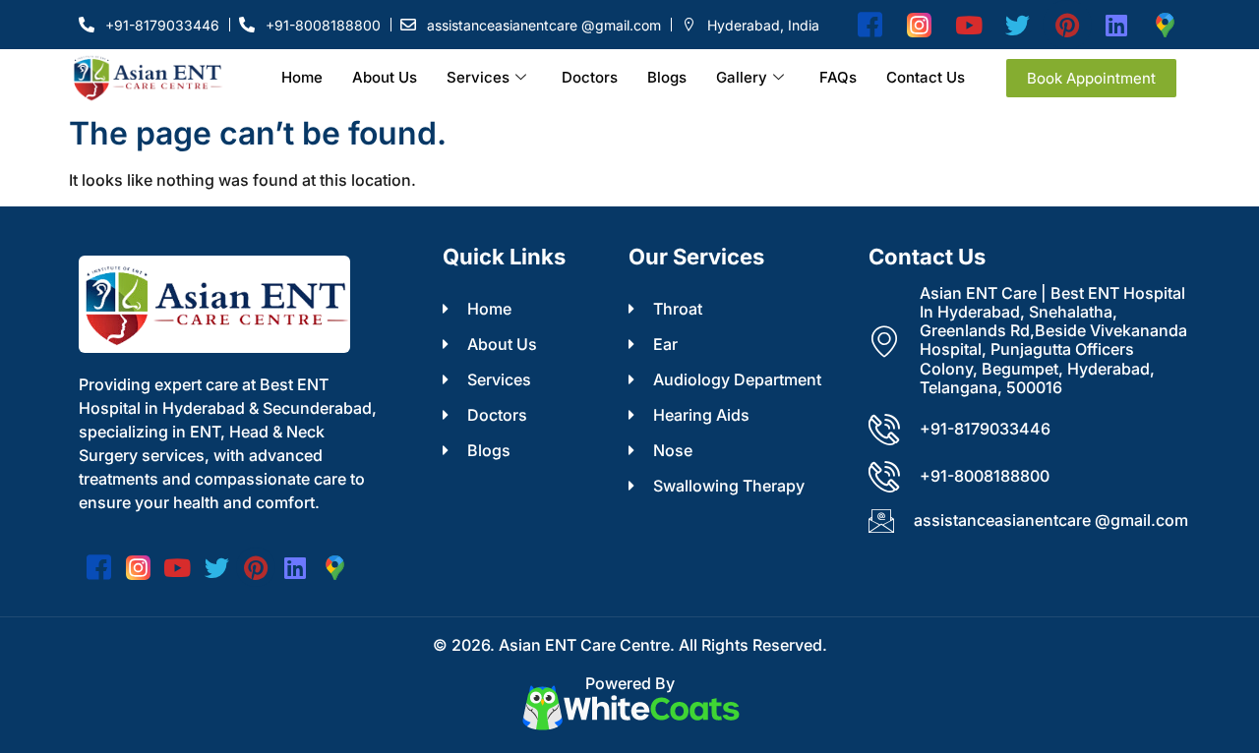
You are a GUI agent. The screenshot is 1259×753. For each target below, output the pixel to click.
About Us (384, 77)
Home (302, 77)
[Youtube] (968, 24)
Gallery (741, 77)
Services (478, 77)
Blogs (667, 77)
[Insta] (919, 24)
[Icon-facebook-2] (870, 24)
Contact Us (925, 77)
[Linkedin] (1116, 24)
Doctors (590, 77)
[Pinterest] (1067, 24)
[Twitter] (1018, 24)
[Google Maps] (1165, 24)
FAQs (838, 77)
